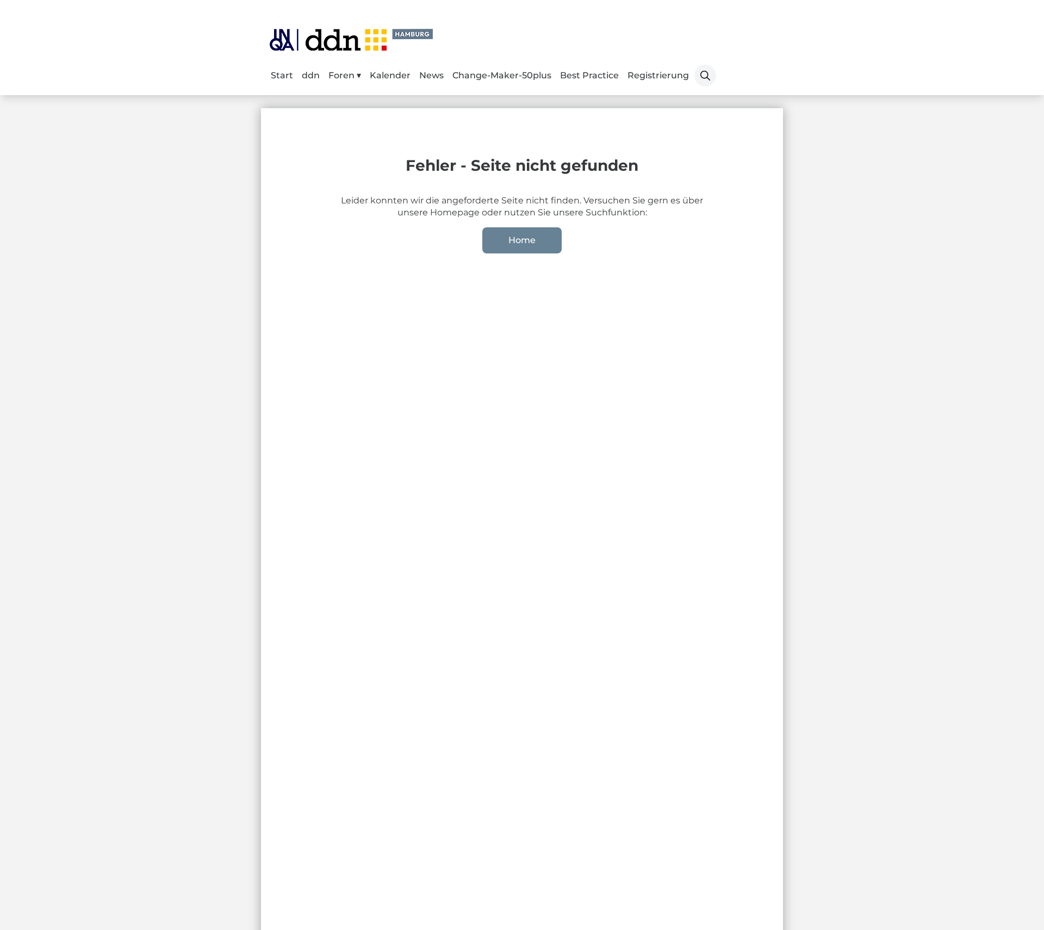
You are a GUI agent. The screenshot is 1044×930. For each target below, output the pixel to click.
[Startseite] (351, 40)
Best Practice (589, 75)
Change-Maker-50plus (501, 75)
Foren (342, 75)
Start (282, 75)
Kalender (390, 75)
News (431, 75)
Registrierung (658, 75)
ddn (311, 75)
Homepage (456, 212)
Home (522, 240)
